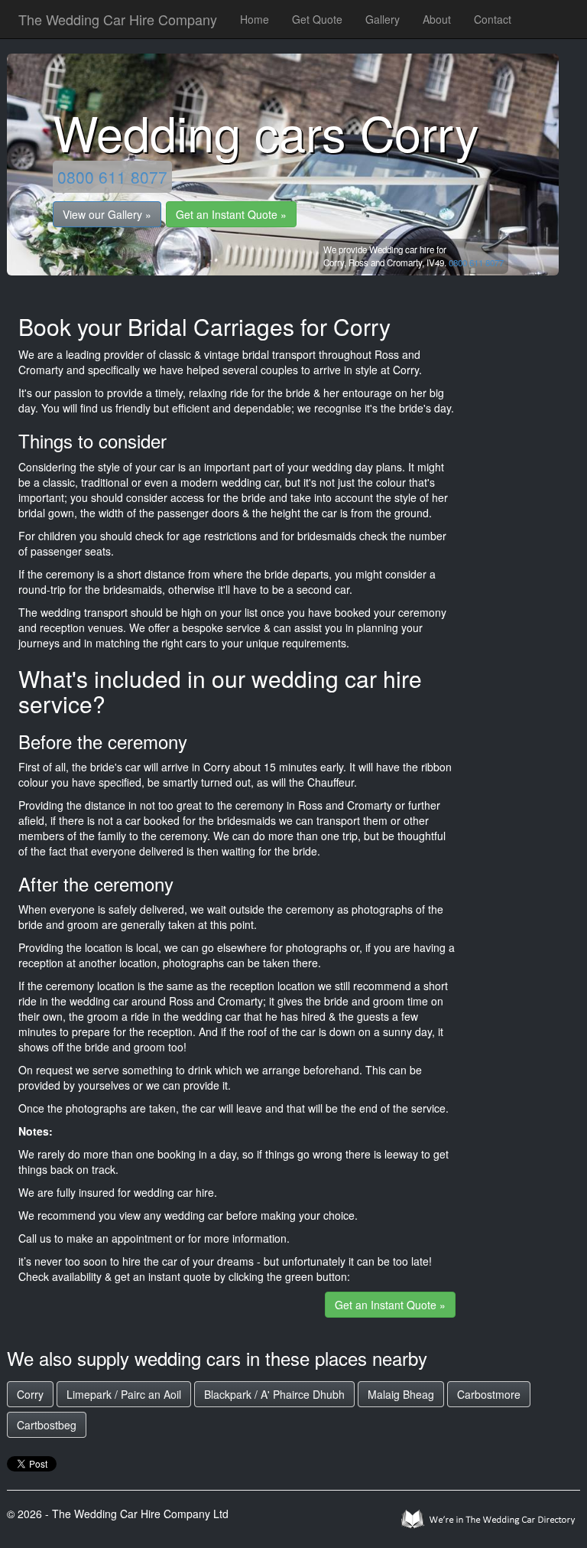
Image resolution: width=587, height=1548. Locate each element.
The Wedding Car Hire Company (117, 19)
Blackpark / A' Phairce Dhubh (274, 1394)
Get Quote (317, 19)
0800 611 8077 (112, 176)
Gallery (382, 19)
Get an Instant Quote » (231, 214)
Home (254, 19)
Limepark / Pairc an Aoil (123, 1394)
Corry (30, 1394)
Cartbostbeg (46, 1424)
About (437, 19)
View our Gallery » (107, 214)
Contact (492, 19)
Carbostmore (489, 1394)
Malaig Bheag (401, 1394)
